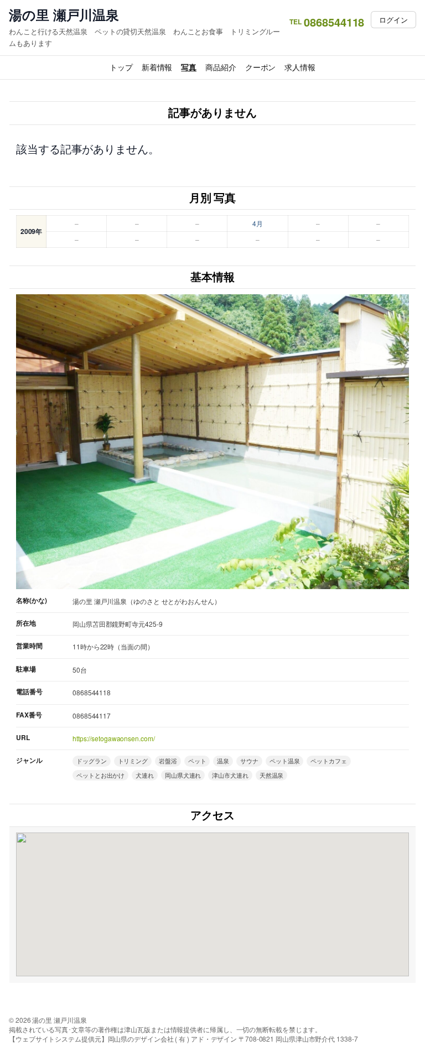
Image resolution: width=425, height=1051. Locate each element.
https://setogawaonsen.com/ (113, 738)
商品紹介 (220, 66)
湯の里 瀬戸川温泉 (64, 15)
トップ (121, 66)
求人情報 (299, 66)
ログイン (393, 19)
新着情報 (157, 66)
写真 (188, 66)
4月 (257, 223)
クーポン (260, 66)
